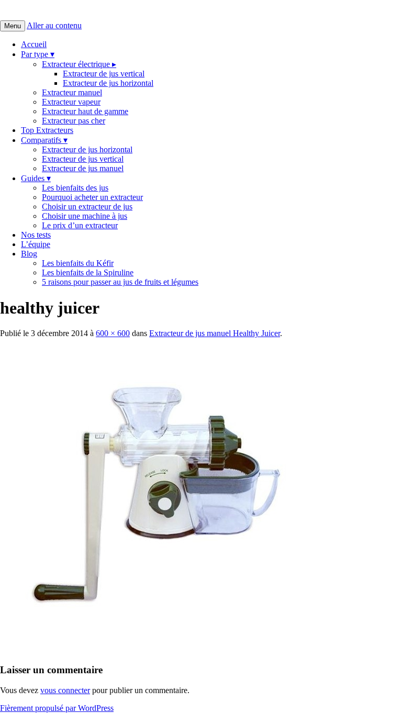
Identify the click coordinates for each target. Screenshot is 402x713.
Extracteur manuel (72, 92)
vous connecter (65, 690)
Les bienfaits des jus (75, 187)
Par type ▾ (37, 54)
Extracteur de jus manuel (83, 168)
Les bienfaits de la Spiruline (87, 272)
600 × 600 (113, 333)
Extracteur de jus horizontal (108, 83)
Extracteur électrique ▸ (79, 64)
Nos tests (36, 234)
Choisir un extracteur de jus (87, 206)
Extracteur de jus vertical (103, 73)
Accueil (34, 44)
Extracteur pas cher (73, 120)
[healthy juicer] (157, 649)
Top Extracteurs (47, 130)
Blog (29, 253)
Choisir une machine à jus (84, 215)
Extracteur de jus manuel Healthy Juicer (214, 333)
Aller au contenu (54, 25)
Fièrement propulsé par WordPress (57, 708)
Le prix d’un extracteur (80, 225)
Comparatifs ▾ (44, 140)
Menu (12, 26)
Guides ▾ (36, 178)
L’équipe (35, 244)
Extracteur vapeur (71, 101)
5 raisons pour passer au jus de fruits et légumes (120, 281)
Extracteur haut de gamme (85, 111)
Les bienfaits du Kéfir (78, 263)
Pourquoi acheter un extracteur (92, 197)
